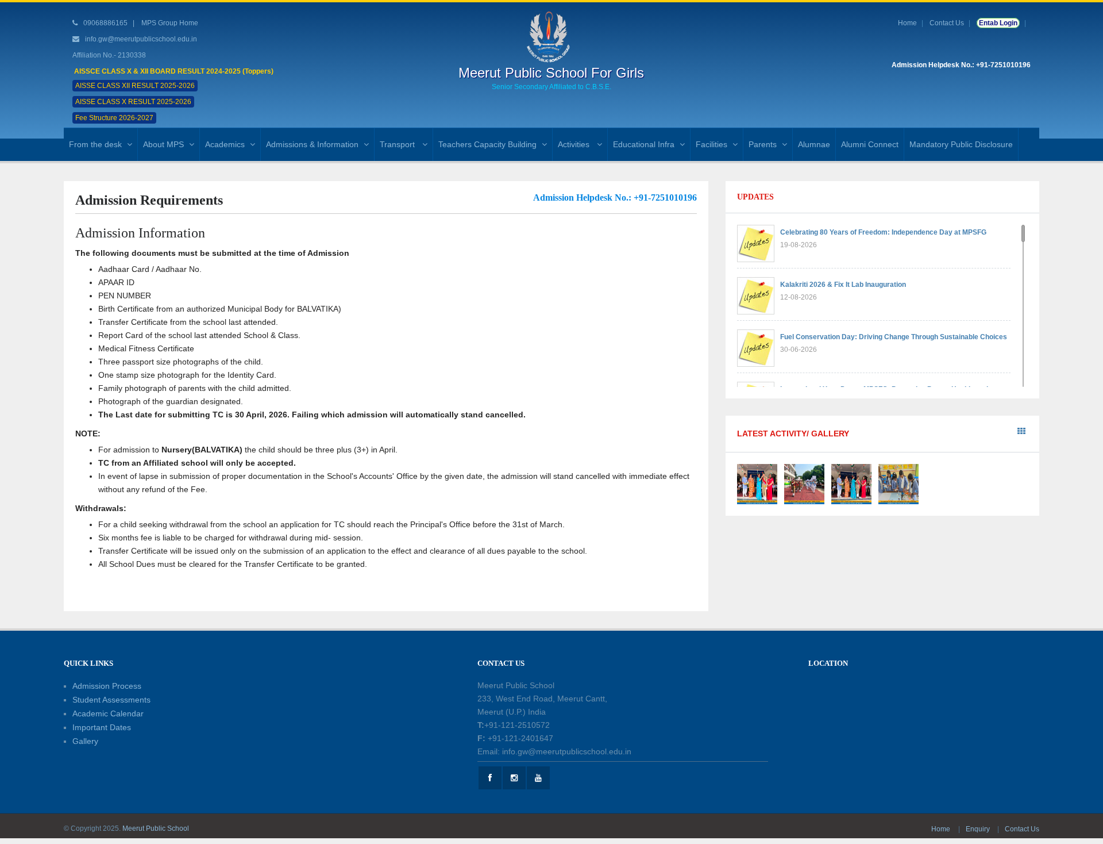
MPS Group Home (169, 23)
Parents (763, 144)
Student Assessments (111, 699)
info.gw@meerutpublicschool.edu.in (141, 39)
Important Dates (101, 727)
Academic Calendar (108, 713)
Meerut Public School (155, 828)
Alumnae (814, 144)
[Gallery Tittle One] (757, 483)
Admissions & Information (312, 144)
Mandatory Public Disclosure (961, 144)
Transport (398, 144)
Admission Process (106, 685)
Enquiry (979, 829)
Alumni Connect (869, 144)
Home (907, 23)
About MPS (163, 144)
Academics (225, 144)
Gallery (85, 741)
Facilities (711, 144)
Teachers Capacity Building (487, 144)
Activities (575, 144)
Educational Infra (643, 144)
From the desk (95, 144)
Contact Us (947, 23)
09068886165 (105, 23)
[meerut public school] (551, 36)
